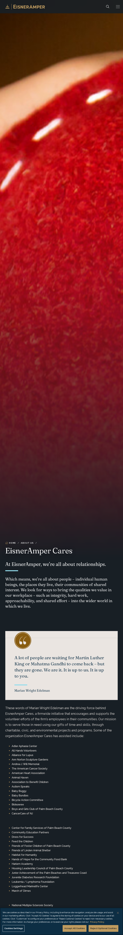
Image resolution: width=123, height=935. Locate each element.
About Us (27, 543)
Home (12, 543)
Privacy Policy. (97, 922)
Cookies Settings (13, 928)
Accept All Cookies (74, 928)
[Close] (117, 912)
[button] (118, 6)
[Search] (107, 6)
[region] (61, 921)
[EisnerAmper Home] (25, 6)
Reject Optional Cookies (103, 928)
